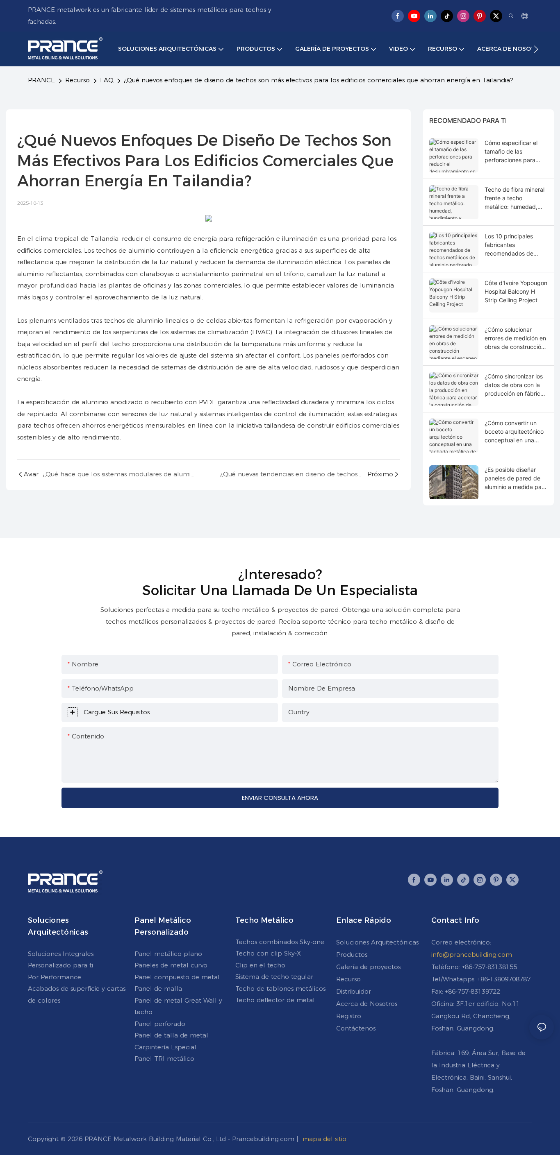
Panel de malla (158, 988)
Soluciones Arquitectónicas (377, 942)
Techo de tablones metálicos (280, 988)
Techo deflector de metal (275, 1000)
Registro (348, 1016)
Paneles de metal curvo (170, 965)
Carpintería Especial (165, 1047)
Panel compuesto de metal (177, 977)
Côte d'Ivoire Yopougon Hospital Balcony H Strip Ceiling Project (516, 291)
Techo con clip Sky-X (268, 953)
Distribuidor (353, 991)
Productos (351, 954)
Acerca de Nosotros (366, 1004)
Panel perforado (159, 1024)
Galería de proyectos (368, 967)
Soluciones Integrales (60, 954)
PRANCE (41, 80)
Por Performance (54, 977)
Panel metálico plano (168, 954)
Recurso (77, 80)
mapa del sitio (324, 1139)
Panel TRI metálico (164, 1058)
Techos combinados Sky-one (279, 942)
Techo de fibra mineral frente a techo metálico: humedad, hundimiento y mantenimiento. (514, 198)
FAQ (107, 80)
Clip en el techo (260, 965)
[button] (536, 49)
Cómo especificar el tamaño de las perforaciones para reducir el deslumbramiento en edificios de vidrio (512, 151)
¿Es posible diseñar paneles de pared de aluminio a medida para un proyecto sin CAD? (516, 478)
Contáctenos (356, 1028)
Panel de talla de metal (171, 1035)
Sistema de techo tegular (274, 977)
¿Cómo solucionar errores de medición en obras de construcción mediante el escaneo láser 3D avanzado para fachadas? (515, 338)
